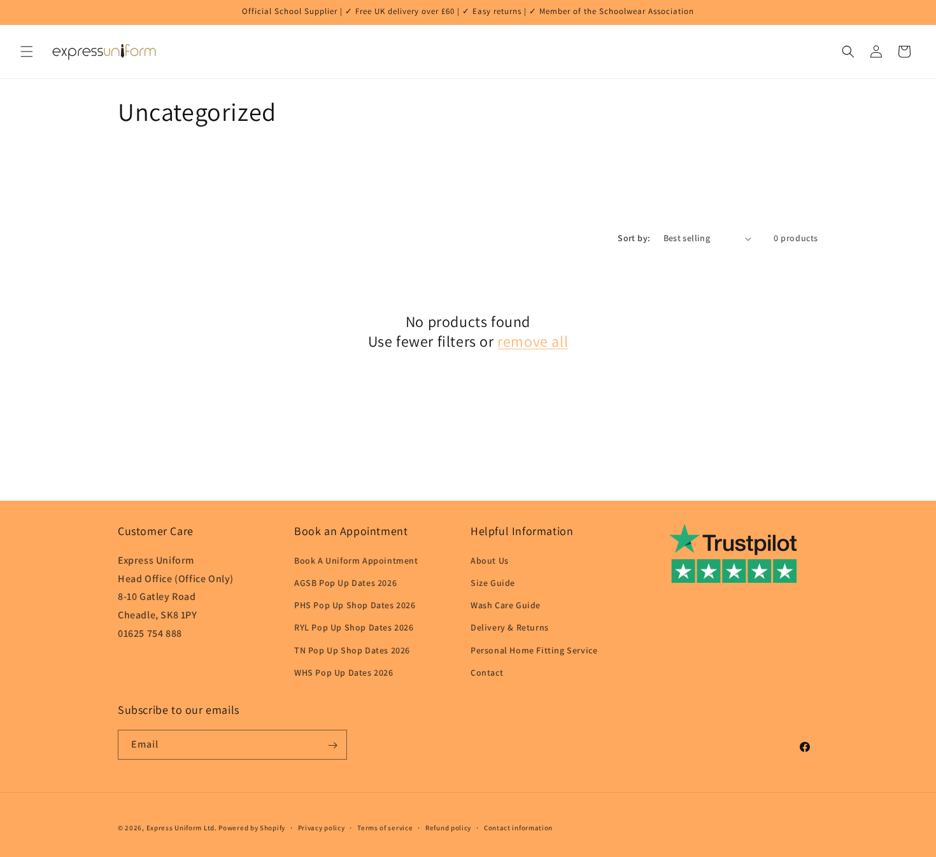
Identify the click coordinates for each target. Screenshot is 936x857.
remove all (532, 341)
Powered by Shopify (251, 827)
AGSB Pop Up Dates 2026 (345, 582)
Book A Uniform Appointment (356, 560)
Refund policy (448, 827)
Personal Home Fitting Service (534, 649)
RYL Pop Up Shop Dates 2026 (354, 627)
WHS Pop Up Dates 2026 (344, 672)
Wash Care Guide (506, 604)
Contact (487, 672)
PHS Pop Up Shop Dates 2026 (355, 604)
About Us (490, 560)
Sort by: (634, 238)
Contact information (518, 827)
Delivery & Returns (510, 627)
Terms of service (385, 827)
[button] (27, 52)
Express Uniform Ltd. (181, 827)
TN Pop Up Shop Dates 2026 (352, 649)
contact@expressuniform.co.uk (191, 651)
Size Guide (493, 582)
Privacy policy (321, 827)
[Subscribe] (332, 745)
